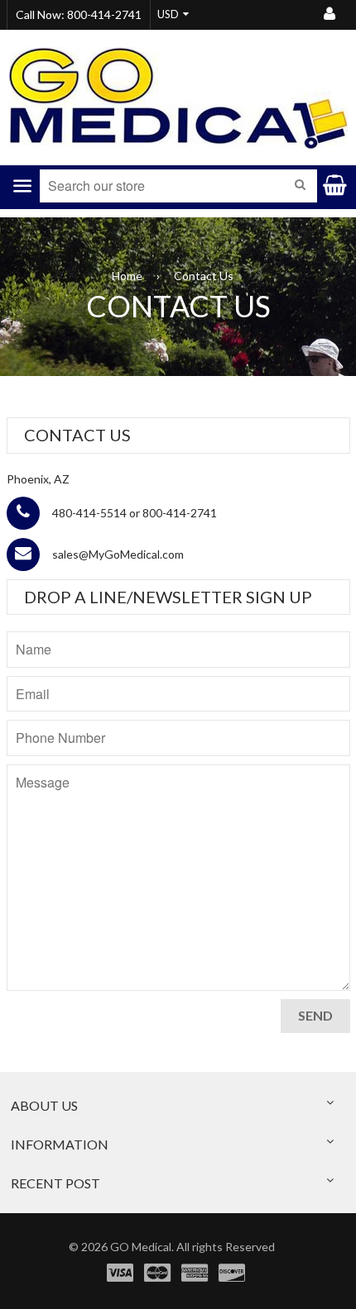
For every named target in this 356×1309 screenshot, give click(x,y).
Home (127, 276)
